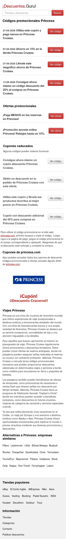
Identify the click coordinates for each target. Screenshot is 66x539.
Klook (55, 459)
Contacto (7, 528)
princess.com (8, 235)
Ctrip (5, 465)
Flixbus (34, 459)
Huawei (6, 502)
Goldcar (30, 502)
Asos (51, 489)
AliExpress (34, 489)
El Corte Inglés (18, 489)
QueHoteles (31, 452)
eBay (5, 489)
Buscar (57, 13)
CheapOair (18, 452)
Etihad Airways (40, 445)
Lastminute (17, 445)
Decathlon (18, 502)
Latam (50, 465)
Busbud (53, 445)
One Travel (24, 465)
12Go (27, 445)
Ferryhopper (38, 465)
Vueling (16, 496)
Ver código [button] (55, 31)
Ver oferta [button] (56, 116)
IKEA (53, 496)
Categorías (8, 523)
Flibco (6, 445)
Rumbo (6, 452)
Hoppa (12, 465)
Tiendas (7, 517)
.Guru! (19, 6)
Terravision (53, 452)
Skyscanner (22, 459)
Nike (44, 489)
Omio (43, 452)
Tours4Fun (8, 459)
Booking (26, 496)
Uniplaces (44, 459)
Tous (39, 502)
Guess (6, 496)
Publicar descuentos (13, 534)
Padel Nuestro (40, 496)
